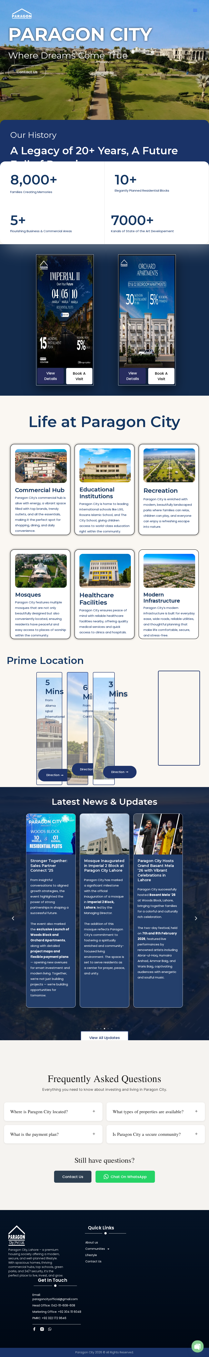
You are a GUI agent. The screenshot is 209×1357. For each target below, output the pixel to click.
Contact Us (72, 1176)
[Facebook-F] (34, 1329)
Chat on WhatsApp (129, 1176)
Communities (95, 1249)
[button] (195, 10)
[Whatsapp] (50, 1329)
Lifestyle (91, 1255)
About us (91, 1242)
